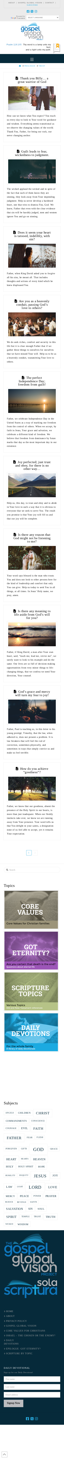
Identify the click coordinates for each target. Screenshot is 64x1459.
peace (24, 1196)
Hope (41, 1166)
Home (9, 1311)
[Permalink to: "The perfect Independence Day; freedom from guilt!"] (32, 401)
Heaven (39, 1159)
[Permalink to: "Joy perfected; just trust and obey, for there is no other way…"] (32, 485)
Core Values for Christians (25, 1331)
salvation (14, 1208)
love (52, 1187)
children (24, 1113)
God (38, 1149)
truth (50, 1216)
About (11, 3)
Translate (21, 18)
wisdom (23, 1224)
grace (54, 1149)
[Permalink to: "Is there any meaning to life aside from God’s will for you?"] (32, 634)
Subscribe (32, 5)
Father (14, 1138)
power (37, 1196)
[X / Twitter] (32, 11)
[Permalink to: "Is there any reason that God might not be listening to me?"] (32, 558)
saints (33, 1202)
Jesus (40, 1176)
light (20, 1187)
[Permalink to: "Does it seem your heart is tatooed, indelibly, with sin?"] (32, 256)
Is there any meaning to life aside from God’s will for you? (32, 614)
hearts (25, 1159)
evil (24, 1128)
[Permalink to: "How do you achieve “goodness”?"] (32, 789)
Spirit (11, 1217)
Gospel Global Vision (30, 3)
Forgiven (11, 1149)
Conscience (38, 1121)
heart (11, 1159)
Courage (11, 1128)
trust (37, 1216)
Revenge (21, 1202)
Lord (35, 1187)
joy (55, 1175)
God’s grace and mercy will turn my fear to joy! (32, 693)
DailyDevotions (11, 1342)
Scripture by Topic (19, 1353)
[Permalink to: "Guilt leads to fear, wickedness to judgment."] (32, 171)
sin (30, 1208)
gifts (24, 1149)
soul (41, 1208)
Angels (9, 1113)
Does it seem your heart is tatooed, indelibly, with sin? (32, 236)
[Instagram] (36, 11)
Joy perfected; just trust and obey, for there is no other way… (33, 465)
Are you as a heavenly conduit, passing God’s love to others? (32, 304)
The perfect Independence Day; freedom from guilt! (32, 381)
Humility (10, 1175)
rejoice (9, 1202)
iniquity (24, 1175)
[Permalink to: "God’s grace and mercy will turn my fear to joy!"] (32, 711)
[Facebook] (28, 11)
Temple (25, 1216)
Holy (10, 1166)
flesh (40, 1137)
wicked (9, 1224)
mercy (10, 1196)
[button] (32, 59)
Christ (42, 1113)
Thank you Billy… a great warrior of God (33, 79)
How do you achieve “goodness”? (34, 770)
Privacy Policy (16, 1321)
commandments (16, 1121)
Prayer (50, 1196)
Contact (49, 3)
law (9, 1186)
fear (30, 1137)
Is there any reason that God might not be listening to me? (32, 538)
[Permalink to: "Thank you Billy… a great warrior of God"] (32, 98)
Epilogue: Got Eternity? (23, 1349)
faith (38, 1128)
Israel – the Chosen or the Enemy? (30, 1335)
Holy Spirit (25, 1166)
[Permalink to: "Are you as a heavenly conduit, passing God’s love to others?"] (32, 324)
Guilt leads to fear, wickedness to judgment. (32, 153)
